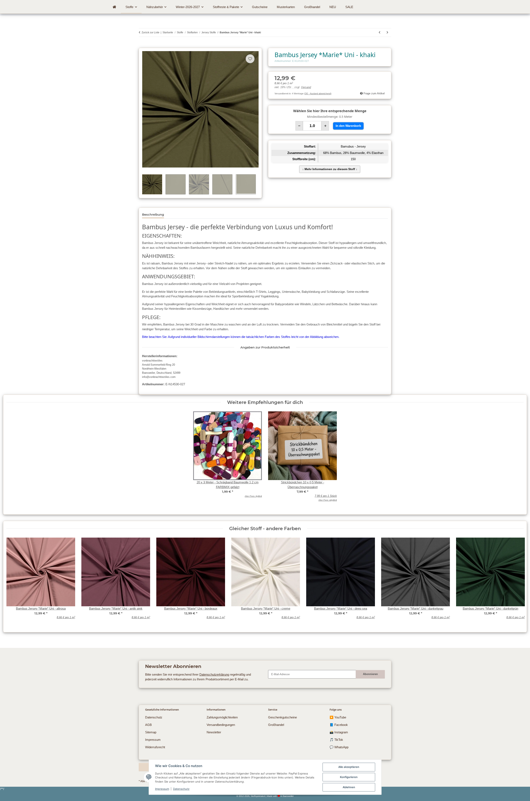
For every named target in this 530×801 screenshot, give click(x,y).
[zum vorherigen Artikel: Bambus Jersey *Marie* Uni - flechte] (379, 32)
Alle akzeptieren (348, 767)
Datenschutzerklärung (214, 674)
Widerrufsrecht (155, 747)
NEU (332, 7)
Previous (13, 581)
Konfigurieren (349, 777)
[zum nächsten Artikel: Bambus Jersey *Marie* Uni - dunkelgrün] (387, 32)
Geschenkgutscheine (282, 717)
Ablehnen (349, 787)
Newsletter (214, 732)
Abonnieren (370, 674)
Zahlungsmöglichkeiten (222, 717)
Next (517, 581)
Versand (306, 87)
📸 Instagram (339, 732)
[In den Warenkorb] (142, 45)
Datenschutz (181, 788)
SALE (349, 7)
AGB (148, 725)
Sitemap (150, 732)
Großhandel (276, 725)
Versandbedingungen (221, 725)
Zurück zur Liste (150, 32)
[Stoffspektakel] (114, 7)
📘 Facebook (339, 725)
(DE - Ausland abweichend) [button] (317, 93)
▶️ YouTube (338, 717)
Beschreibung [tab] (153, 214)
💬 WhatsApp (339, 747)
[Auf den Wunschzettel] (250, 58)
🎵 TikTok (336, 739)
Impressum (162, 788)
